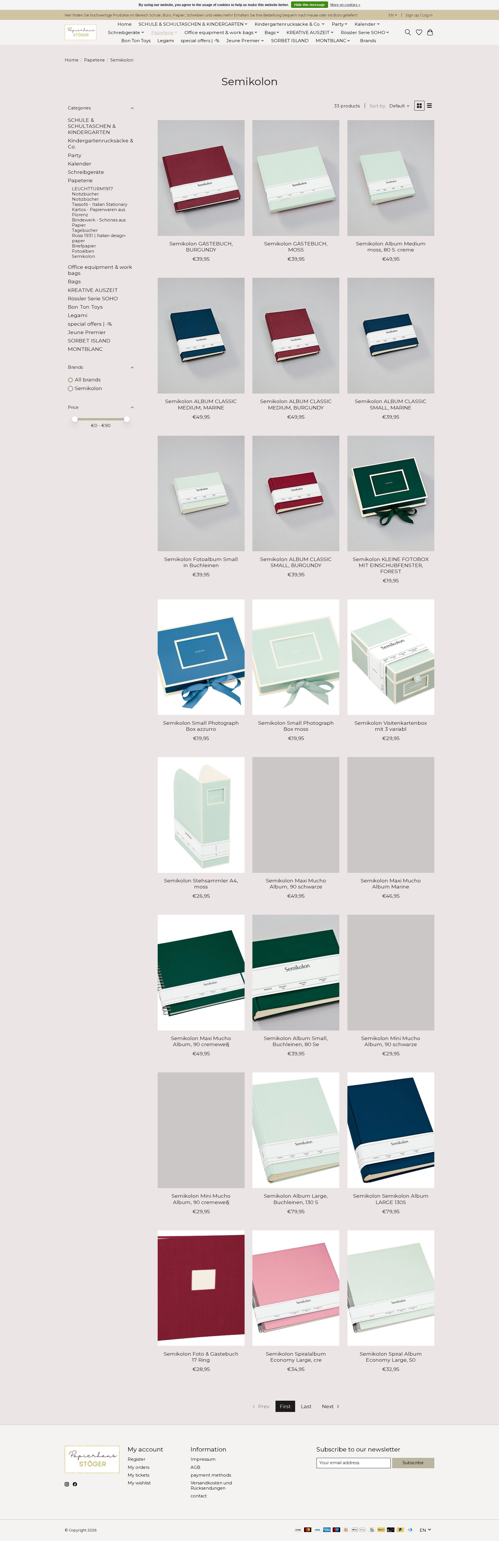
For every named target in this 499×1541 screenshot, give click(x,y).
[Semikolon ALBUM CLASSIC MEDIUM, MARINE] (201, 335)
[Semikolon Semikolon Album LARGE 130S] (390, 1130)
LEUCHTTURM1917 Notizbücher (92, 191)
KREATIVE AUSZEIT (93, 290)
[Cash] (345, 1530)
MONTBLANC (85, 349)
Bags (74, 281)
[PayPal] (381, 1530)
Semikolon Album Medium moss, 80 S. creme (391, 247)
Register (136, 1459)
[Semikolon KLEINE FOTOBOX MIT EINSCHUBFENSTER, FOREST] (390, 493)
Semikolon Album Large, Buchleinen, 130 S (296, 1199)
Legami (165, 40)
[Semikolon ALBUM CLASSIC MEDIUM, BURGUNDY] (295, 335)
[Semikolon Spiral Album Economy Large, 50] (390, 1288)
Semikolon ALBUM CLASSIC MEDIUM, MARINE (201, 404)
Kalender (79, 164)
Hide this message (309, 5)
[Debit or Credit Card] (390, 1530)
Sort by (377, 106)
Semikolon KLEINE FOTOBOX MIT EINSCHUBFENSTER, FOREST (391, 565)
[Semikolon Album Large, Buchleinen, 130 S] (295, 1130)
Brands (368, 40)
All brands (88, 380)
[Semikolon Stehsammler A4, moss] (201, 815)
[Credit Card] (371, 1530)
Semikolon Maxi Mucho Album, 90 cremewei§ (201, 1041)
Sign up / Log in (419, 15)
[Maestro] (336, 1530)
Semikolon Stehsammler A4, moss (201, 883)
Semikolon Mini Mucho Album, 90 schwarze (390, 1041)
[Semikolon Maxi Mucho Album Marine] (390, 815)
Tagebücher (85, 230)
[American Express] (327, 1530)
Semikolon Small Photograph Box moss (296, 726)
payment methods (211, 1475)
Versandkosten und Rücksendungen (211, 1485)
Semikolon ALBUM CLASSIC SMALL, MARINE (391, 404)
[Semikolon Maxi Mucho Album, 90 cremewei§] (201, 972)
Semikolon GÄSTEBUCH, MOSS (295, 247)
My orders (138, 1467)
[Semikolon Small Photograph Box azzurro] (201, 657)
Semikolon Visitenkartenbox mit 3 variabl (391, 726)
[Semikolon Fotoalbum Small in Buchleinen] (201, 493)
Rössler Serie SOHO (93, 298)
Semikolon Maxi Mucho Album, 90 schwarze (296, 883)
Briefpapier (84, 246)
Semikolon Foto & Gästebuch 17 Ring (201, 1357)
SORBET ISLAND (290, 40)
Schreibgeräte (86, 172)
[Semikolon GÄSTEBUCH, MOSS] (295, 178)
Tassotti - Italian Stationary (99, 204)
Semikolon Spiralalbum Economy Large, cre (296, 1357)
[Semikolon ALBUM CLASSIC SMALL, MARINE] (390, 335)
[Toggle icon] (408, 32)
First (285, 1406)
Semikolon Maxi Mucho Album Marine (391, 883)
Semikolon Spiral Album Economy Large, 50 (391, 1357)
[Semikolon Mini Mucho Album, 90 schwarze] (390, 972)
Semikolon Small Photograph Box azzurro (201, 726)
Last (306, 1406)
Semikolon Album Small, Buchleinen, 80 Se (296, 1041)
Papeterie (94, 60)
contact (199, 1496)
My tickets (138, 1475)
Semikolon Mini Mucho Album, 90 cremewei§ (201, 1199)
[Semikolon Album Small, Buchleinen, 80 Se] (295, 972)
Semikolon (83, 256)
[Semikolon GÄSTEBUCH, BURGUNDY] (201, 178)
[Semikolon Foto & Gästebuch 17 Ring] (201, 1288)
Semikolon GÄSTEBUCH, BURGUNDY (201, 247)
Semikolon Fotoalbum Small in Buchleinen (201, 562)
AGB (195, 1467)
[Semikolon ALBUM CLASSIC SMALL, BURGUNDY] (295, 493)
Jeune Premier (87, 332)
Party (74, 155)
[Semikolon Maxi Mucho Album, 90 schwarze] (295, 815)
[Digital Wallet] (359, 1530)
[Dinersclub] (410, 1530)
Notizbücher (85, 199)
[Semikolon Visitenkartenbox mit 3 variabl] (390, 657)
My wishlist (139, 1483)
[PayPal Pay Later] (400, 1530)
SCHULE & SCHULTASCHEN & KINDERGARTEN (92, 126)
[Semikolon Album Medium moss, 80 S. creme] (390, 178)
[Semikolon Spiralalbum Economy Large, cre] (295, 1288)
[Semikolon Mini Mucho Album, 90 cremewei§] (201, 1130)
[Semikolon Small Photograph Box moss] (295, 657)
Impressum (203, 1459)
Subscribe (413, 1462)
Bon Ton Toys (135, 40)
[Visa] (317, 1530)
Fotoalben (83, 251)
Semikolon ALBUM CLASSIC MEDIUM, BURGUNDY (296, 404)
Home (125, 24)
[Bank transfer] (298, 1530)
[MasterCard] (308, 1530)
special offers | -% (200, 40)
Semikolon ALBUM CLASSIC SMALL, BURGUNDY (296, 562)
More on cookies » (345, 5)
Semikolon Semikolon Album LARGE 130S (391, 1199)
